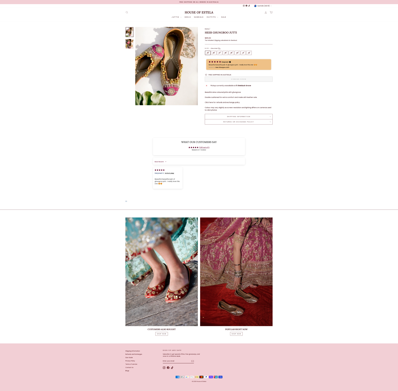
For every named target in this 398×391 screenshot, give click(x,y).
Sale (223, 17)
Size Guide (129, 358)
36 (214, 53)
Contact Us (129, 368)
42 (249, 53)
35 (208, 53)
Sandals (199, 17)
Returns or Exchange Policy (238, 122)
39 (231, 53)
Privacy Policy (130, 361)
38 (225, 53)
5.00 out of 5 (204, 147)
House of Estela (199, 12)
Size (211, 48)
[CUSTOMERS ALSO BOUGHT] (161, 271)
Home (207, 29)
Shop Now (236, 334)
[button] (238, 64)
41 (243, 53)
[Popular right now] (236, 271)
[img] (160, 170)
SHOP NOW (161, 334)
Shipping (217, 40)
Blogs (127, 371)
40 (237, 53)
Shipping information (238, 116)
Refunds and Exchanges (133, 354)
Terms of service (131, 364)
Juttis (176, 17)
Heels (188, 17)
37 (220, 53)
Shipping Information (132, 351)
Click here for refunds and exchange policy (222, 102)
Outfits (212, 17)
